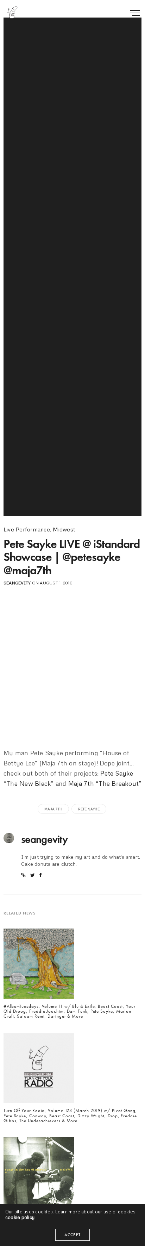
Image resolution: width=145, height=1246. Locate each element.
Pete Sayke (88, 809)
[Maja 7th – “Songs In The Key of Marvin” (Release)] (39, 1174)
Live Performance (27, 529)
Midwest (64, 529)
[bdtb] (12, 12)
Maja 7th (53, 809)
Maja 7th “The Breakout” (104, 783)
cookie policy (19, 1217)
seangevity (17, 582)
